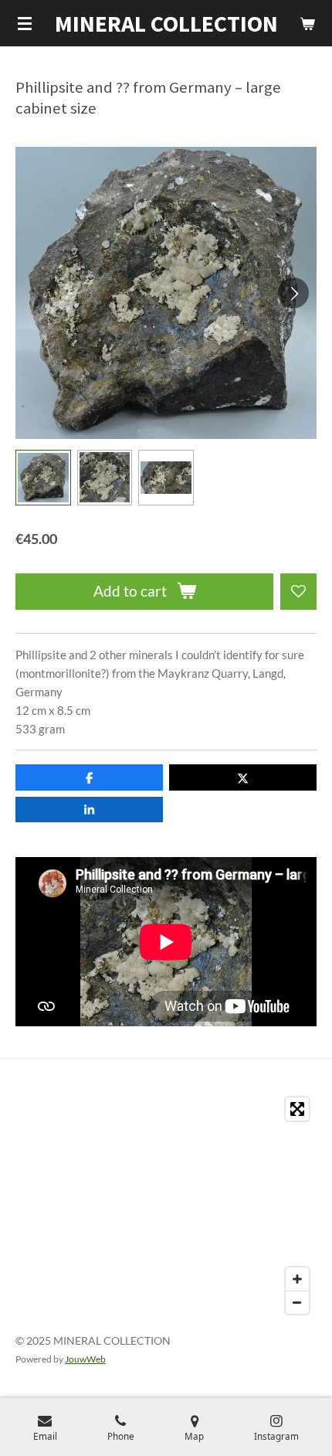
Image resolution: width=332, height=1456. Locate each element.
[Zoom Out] (297, 1302)
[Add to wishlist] (298, 591)
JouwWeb (85, 1358)
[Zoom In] (297, 1279)
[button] (43, 477)
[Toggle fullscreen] (297, 1109)
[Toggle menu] (25, 23)
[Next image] (293, 292)
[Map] (166, 1206)
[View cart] (307, 23)
